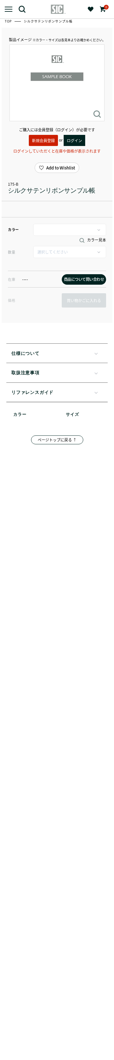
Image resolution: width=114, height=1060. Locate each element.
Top (9, 21)
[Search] (24, 9)
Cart (105, 7)
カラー (13, 229)
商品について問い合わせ (84, 279)
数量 (11, 252)
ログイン (74, 140)
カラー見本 (96, 239)
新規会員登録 (43, 140)
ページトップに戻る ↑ (57, 439)
